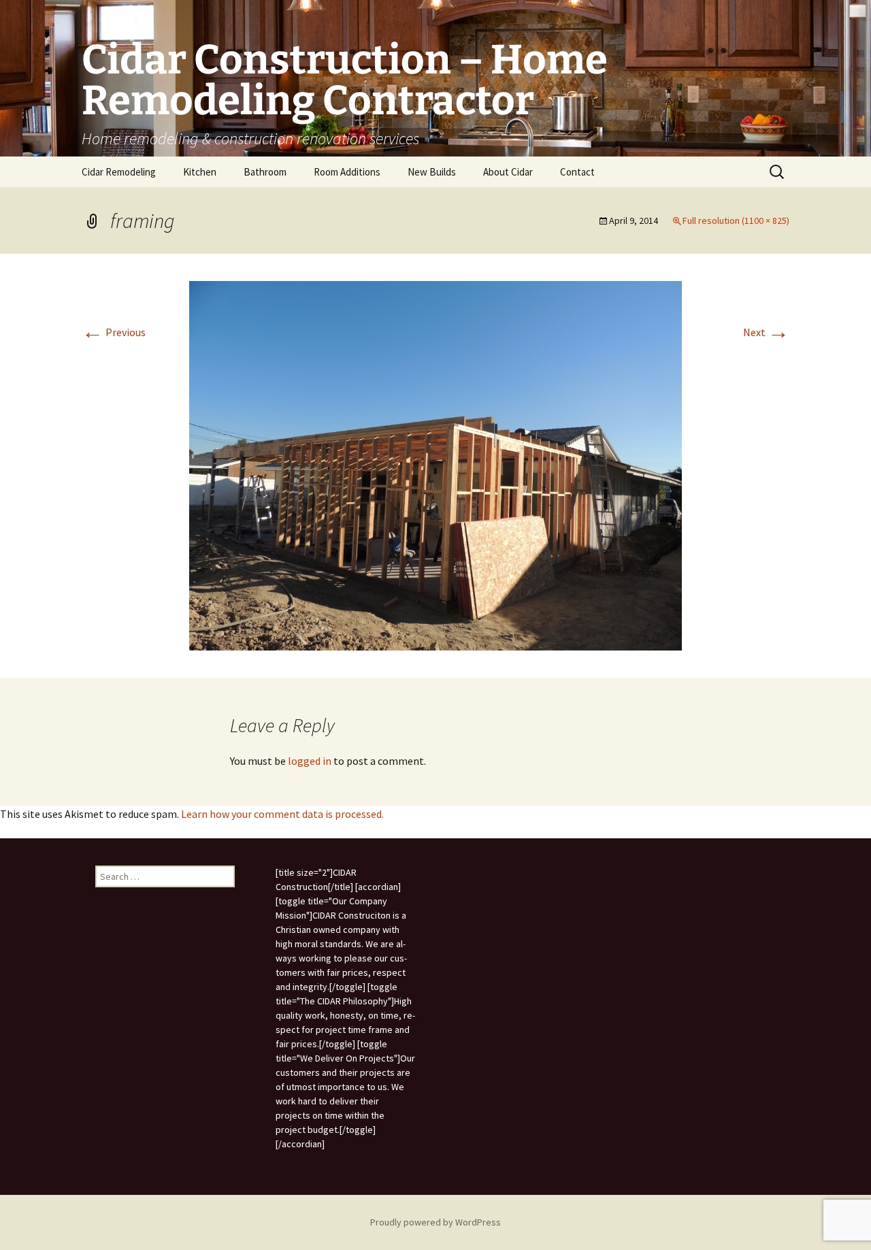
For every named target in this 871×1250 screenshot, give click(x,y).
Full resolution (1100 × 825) (736, 220)
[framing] (435, 464)
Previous (114, 332)
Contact (577, 171)
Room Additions (347, 171)
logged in (309, 761)
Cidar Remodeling (119, 171)
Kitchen (199, 171)
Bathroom (265, 171)
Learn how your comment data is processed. (282, 814)
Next (766, 332)
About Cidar (508, 171)
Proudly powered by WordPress (435, 1222)
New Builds (432, 171)
